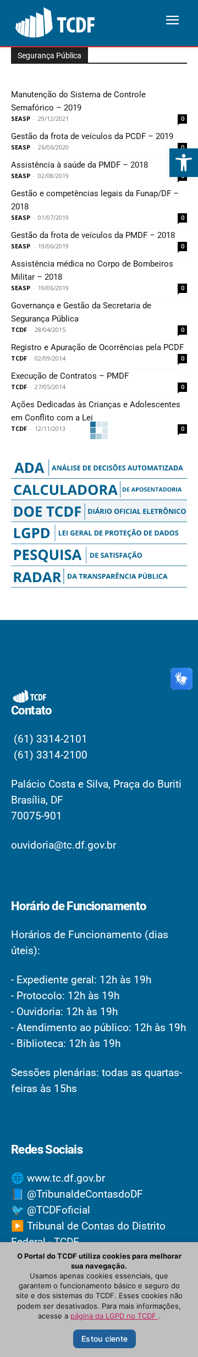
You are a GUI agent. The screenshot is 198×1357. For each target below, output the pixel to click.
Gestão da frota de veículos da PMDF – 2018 (93, 235)
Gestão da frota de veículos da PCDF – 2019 (92, 136)
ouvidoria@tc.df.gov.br (63, 845)
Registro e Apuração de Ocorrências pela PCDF (97, 347)
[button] (183, 162)
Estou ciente (104, 1338)
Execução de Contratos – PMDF (70, 376)
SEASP (20, 118)
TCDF (19, 329)
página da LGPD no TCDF (114, 1315)
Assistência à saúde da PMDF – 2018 (79, 165)
